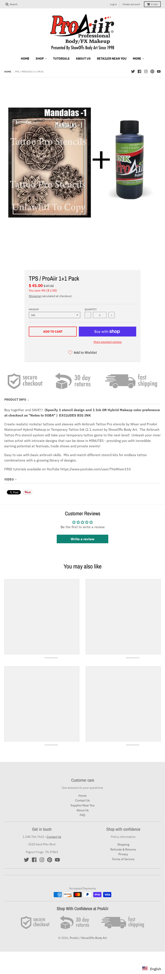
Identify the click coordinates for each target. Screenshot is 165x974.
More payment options (108, 342)
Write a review (82, 539)
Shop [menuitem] (40, 58)
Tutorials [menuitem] (61, 58)
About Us (82, 810)
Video (9, 479)
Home (7, 71)
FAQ (82, 815)
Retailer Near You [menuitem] (112, 58)
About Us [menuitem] (83, 58)
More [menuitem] (137, 58)
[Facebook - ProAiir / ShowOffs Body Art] (139, 71)
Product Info (15, 399)
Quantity (91, 309)
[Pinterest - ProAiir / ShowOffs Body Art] (152, 71)
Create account (131, 4)
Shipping (35, 296)
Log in (113, 4)
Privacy (123, 854)
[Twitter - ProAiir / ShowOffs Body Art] (133, 71)
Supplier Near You (82, 805)
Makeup (34, 309)
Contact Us (82, 800)
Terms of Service (123, 859)
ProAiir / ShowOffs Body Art (88, 938)
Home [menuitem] (25, 58)
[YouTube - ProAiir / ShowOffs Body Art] (159, 71)
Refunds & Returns (123, 849)
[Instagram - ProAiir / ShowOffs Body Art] (146, 71)
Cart (154, 4)
